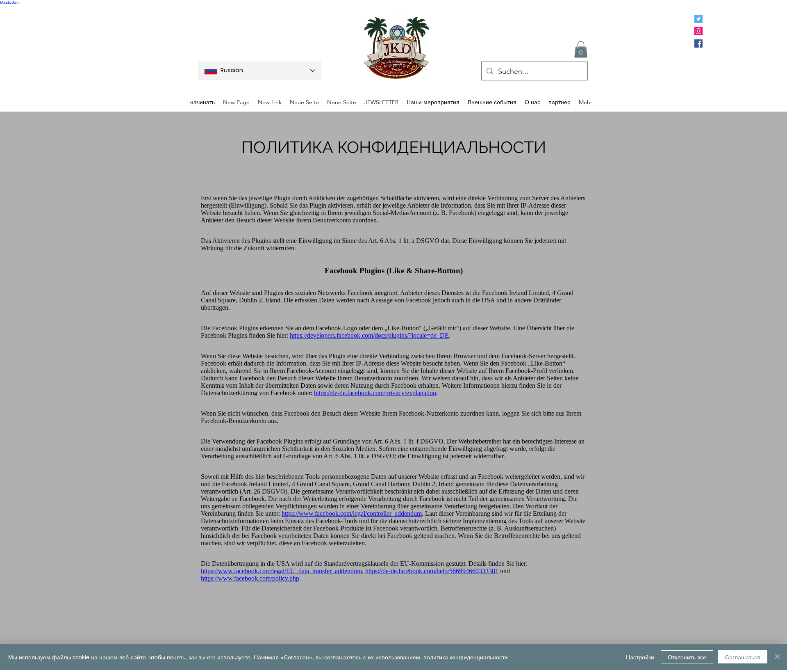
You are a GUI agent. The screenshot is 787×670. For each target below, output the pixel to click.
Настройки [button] (640, 657)
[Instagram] (698, 31)
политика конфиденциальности (465, 657)
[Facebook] (698, 43)
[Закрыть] (777, 656)
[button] (581, 49)
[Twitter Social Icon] (698, 19)
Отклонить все (687, 657)
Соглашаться (742, 657)
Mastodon (9, 2)
